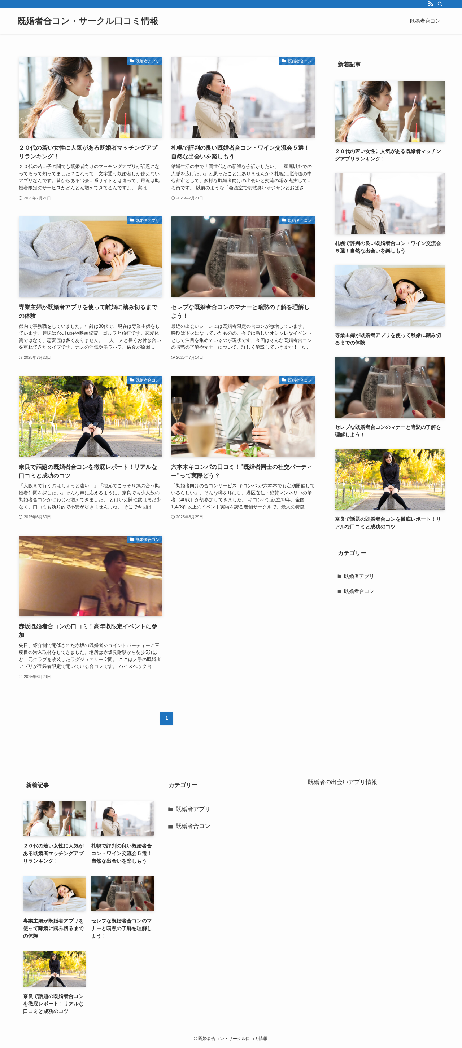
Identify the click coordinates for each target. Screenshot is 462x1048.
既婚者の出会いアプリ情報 (342, 782)
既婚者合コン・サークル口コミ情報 (87, 21)
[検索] (440, 4)
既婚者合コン (359, 591)
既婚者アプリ (359, 576)
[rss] (430, 4)
